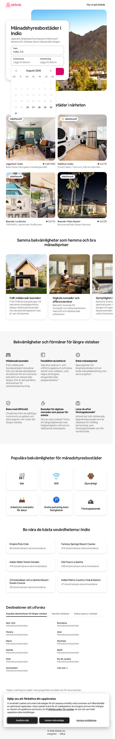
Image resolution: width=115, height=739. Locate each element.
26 (27, 107)
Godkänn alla (22, 720)
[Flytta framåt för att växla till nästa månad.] (51, 71)
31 (16, 113)
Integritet (52, 734)
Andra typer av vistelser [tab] (85, 613)
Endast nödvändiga (54, 720)
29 (45, 107)
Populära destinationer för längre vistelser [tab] (26, 613)
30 (51, 107)
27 (33, 107)
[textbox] (24, 62)
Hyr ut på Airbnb (96, 4)
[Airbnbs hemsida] (13, 4)
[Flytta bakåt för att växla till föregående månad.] (16, 71)
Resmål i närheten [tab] (60, 613)
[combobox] (37, 52)
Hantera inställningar (86, 720)
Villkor (62, 734)
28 (39, 107)
